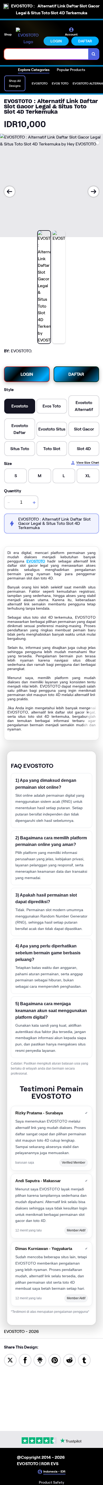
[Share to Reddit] (69, 1360)
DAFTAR (85, 41)
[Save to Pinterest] (54, 1360)
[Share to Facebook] (25, 1360)
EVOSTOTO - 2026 (21, 1331)
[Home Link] (28, 36)
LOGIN (56, 41)
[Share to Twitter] (10, 1360)
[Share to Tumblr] (84, 1360)
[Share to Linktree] (40, 1360)
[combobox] (46, 54)
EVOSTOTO (35, 561)
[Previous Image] (9, 191)
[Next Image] (93, 191)
